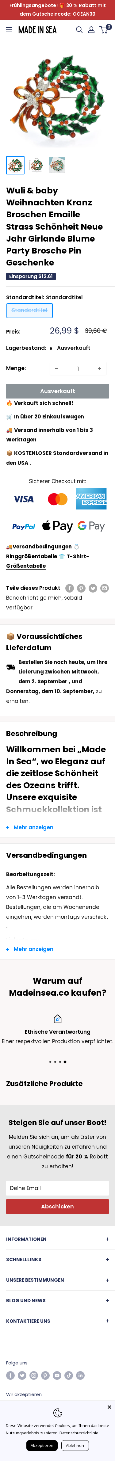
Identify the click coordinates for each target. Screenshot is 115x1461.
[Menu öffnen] (9, 29)
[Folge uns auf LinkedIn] (80, 1375)
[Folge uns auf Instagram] (33, 1375)
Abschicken (57, 1206)
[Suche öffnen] (79, 29)
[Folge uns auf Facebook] (10, 1375)
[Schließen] (109, 1406)
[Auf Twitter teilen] (93, 588)
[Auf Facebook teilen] (69, 588)
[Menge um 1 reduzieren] (56, 368)
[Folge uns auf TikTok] (68, 1375)
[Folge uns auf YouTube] (57, 1375)
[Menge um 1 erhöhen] (99, 368)
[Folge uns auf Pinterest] (45, 1375)
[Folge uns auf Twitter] (22, 1375)
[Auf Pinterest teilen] (81, 588)
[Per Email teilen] (104, 588)
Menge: (16, 368)
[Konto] (91, 29)
